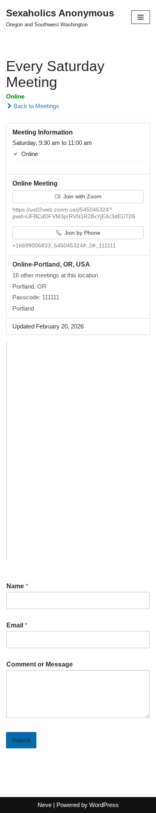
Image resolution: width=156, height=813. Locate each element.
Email (16, 625)
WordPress (104, 804)
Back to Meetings (35, 106)
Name (17, 586)
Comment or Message (39, 664)
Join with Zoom (82, 196)
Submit (21, 740)
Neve (45, 804)
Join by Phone (81, 232)
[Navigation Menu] (140, 17)
